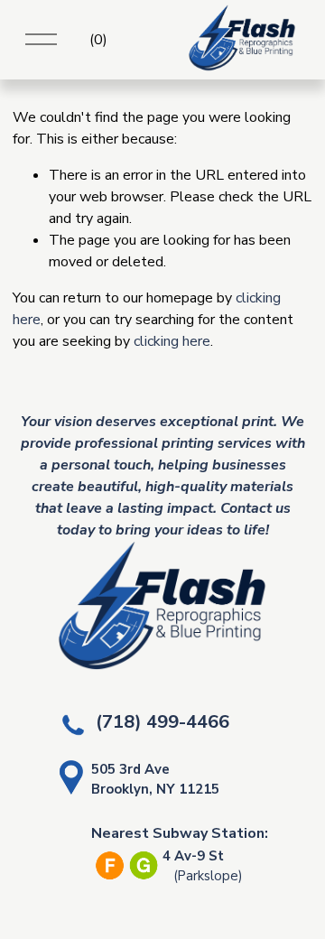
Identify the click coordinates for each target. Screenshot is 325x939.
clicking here (172, 341)
